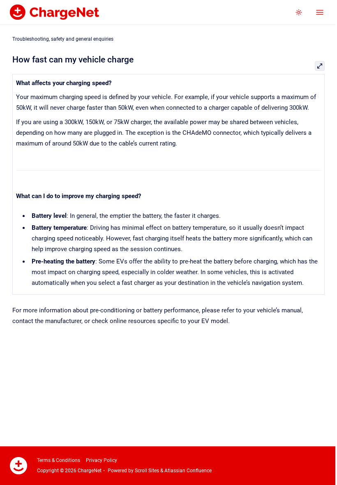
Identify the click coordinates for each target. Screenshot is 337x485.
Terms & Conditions (58, 460)
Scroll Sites (147, 470)
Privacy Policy (101, 460)
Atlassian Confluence (188, 470)
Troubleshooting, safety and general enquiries (62, 39)
